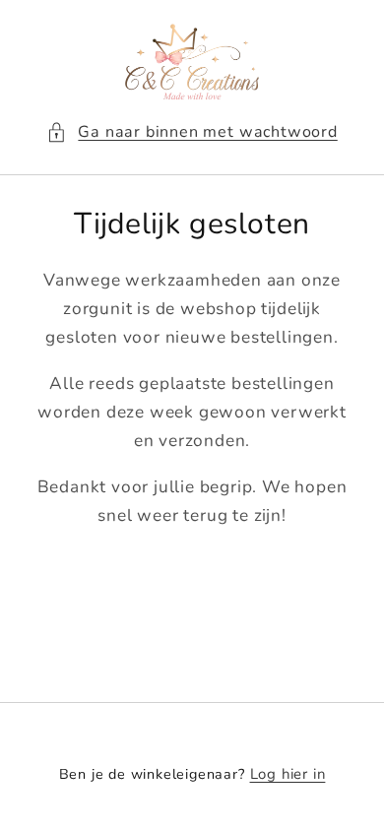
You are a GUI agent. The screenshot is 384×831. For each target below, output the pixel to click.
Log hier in (288, 774)
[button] (192, 132)
